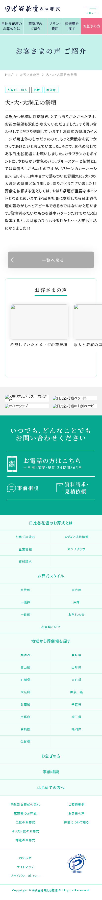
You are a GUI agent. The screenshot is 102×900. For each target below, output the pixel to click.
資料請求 (25, 561)
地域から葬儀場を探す (51, 640)
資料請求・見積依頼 (77, 488)
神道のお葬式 (25, 840)
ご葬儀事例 (77, 804)
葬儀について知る (76, 822)
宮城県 (76, 655)
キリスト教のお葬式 (25, 831)
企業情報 (25, 549)
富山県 (25, 667)
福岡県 (76, 729)
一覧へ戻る (53, 260)
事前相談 (28, 487)
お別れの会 (76, 614)
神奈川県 (76, 692)
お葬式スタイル (51, 575)
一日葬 (25, 614)
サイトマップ (25, 867)
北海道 (25, 655)
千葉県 (76, 704)
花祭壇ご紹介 (51, 627)
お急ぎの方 (91, 26)
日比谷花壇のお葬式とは (11, 26)
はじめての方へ (51, 787)
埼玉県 (76, 717)
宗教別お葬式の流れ (25, 804)
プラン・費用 (55, 26)
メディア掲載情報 (76, 537)
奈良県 (25, 729)
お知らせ (25, 858)
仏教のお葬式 (25, 822)
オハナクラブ (76, 549)
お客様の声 (76, 813)
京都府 (25, 717)
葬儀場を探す (72, 26)
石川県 (25, 679)
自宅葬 (76, 590)
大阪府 (25, 692)
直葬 (76, 602)
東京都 (76, 679)
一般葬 (25, 602)
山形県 (76, 667)
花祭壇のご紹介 (35, 26)
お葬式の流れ (25, 537)
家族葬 (25, 590)
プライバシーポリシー (25, 876)
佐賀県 (25, 741)
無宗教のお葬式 (25, 813)
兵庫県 (25, 704)
